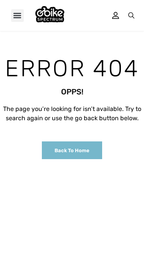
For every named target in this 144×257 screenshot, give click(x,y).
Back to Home (72, 150)
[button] (17, 15)
